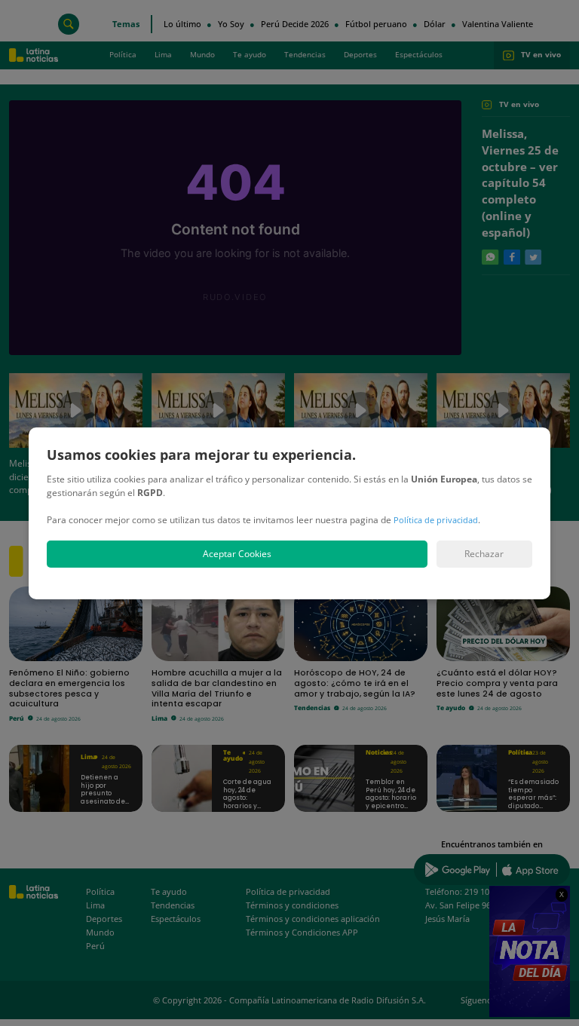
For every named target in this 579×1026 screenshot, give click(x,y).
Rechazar (484, 553)
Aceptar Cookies (237, 553)
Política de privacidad (436, 519)
